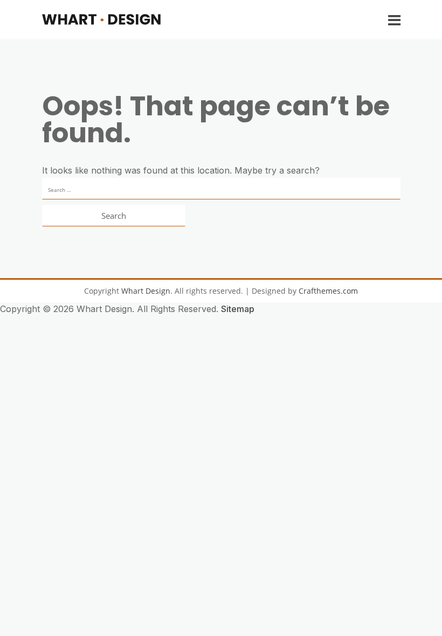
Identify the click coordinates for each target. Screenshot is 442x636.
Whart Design (145, 291)
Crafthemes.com (328, 291)
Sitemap (237, 308)
